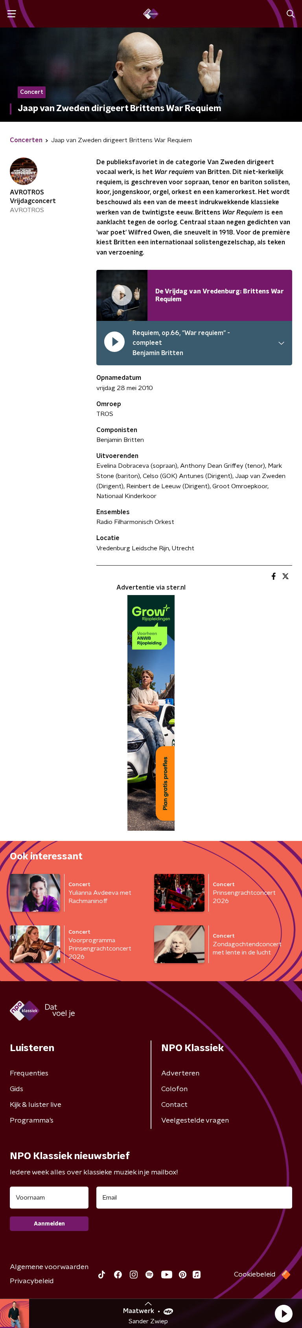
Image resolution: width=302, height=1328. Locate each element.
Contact (174, 1104)
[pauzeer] (114, 343)
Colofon (174, 1089)
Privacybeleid (32, 1281)
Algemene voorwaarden (49, 1267)
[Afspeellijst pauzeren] (122, 295)
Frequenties (29, 1073)
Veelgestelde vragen (195, 1120)
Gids (16, 1089)
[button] (283, 1313)
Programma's (31, 1120)
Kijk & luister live (35, 1104)
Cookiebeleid (255, 1274)
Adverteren (180, 1073)
